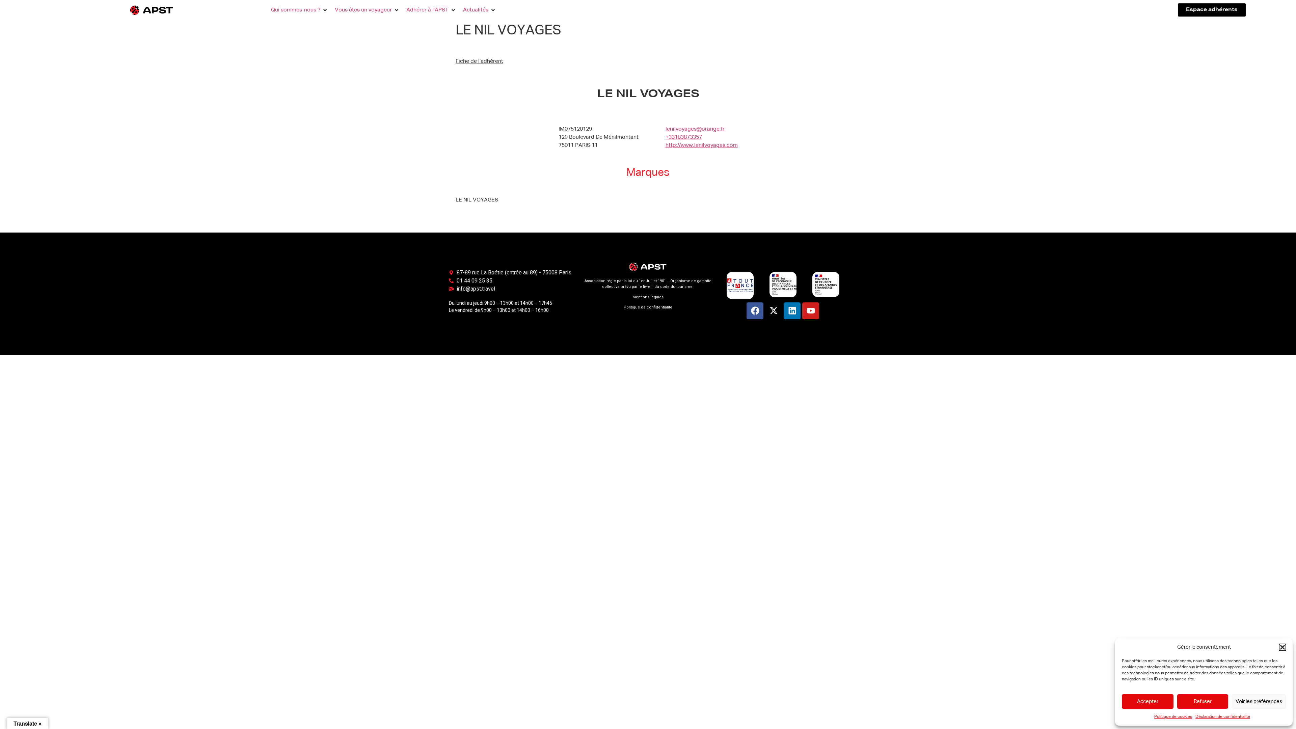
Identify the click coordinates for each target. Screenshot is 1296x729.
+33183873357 (684, 137)
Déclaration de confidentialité (1222, 717)
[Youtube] (810, 310)
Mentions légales (648, 297)
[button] (1282, 647)
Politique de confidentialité (648, 307)
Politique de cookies (1173, 717)
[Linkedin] (792, 310)
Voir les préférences (1259, 701)
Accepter (1147, 701)
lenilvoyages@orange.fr (695, 129)
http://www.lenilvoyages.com (702, 145)
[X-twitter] (773, 310)
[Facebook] (755, 310)
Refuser (1203, 701)
